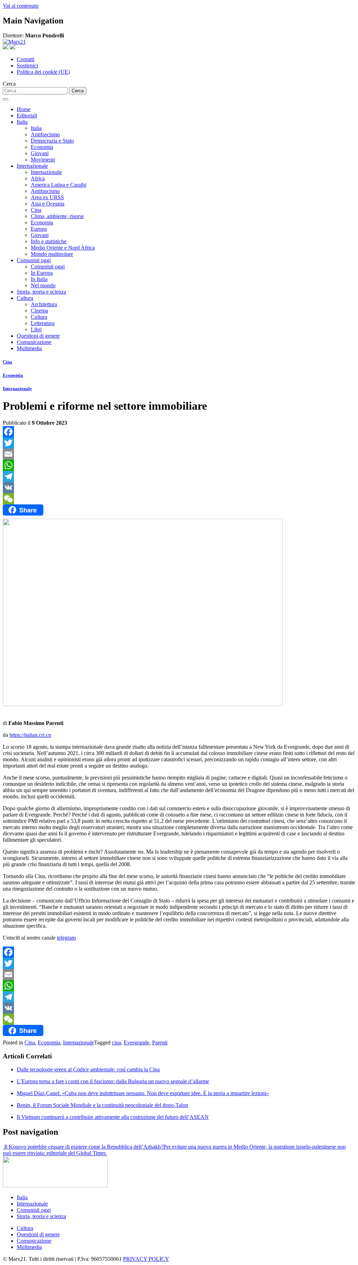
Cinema (39, 311)
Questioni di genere (38, 336)
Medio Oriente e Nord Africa (63, 248)
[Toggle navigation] (5, 99)
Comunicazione (34, 342)
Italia (22, 122)
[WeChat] (179, 498)
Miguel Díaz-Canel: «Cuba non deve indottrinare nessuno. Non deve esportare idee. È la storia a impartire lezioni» (143, 1093)
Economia (42, 147)
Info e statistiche (48, 241)
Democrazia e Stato (52, 141)
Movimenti (43, 160)
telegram (66, 938)
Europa (39, 229)
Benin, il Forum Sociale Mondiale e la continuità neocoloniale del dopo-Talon (102, 1105)
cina (116, 1042)
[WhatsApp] (179, 465)
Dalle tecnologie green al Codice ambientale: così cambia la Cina (88, 1069)
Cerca (9, 84)
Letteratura (43, 323)
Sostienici (27, 66)
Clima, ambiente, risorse (57, 216)
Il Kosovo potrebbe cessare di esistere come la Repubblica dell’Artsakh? (83, 1147)
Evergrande (136, 1042)
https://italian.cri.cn (30, 735)
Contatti (25, 59)
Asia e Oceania (47, 204)
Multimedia (29, 348)
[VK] (179, 487)
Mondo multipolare (52, 254)
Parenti (159, 1042)
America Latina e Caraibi (58, 185)
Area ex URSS (47, 197)
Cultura (25, 298)
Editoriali (27, 115)
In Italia (39, 279)
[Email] (179, 454)
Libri (36, 329)
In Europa (42, 273)
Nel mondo (43, 285)
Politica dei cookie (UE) (43, 72)
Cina (36, 210)
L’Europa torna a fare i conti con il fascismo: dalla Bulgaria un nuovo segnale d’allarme (113, 1081)
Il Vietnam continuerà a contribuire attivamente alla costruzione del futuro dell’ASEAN (113, 1117)
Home (23, 109)
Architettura (44, 304)
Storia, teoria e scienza (41, 292)
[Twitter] (179, 442)
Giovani (40, 153)
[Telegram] (179, 476)
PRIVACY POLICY (146, 1259)
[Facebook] (179, 431)
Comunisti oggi (34, 260)
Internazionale (32, 166)
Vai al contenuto (20, 6)
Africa (38, 178)
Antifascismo (45, 134)
